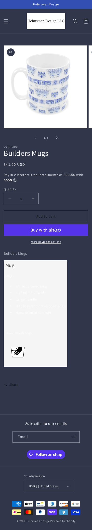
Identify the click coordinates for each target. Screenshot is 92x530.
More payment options (46, 241)
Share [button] (13, 384)
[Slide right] (57, 137)
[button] (6, 21)
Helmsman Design (38, 521)
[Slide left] (35, 137)
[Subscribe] (74, 437)
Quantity (10, 189)
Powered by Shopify (63, 521)
